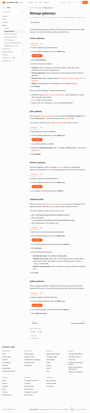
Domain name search (8, 371)
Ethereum (34, 81)
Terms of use (58, 409)
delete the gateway (57, 123)
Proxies (33, 100)
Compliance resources (31, 380)
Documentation (51, 380)
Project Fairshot (29, 362)
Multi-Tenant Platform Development (75, 368)
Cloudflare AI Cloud (75, 357)
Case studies (50, 359)
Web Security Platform (76, 372)
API (36, 2)
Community (50, 386)
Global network (7, 395)
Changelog (46, 2)
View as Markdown (69, 17)
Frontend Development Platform (76, 363)
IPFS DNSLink (64, 78)
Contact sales (6, 357)
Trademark (66, 409)
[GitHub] (74, 2)
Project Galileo (29, 354)
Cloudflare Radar (51, 357)
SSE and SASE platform (76, 354)
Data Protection (29, 386)
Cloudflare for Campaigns (32, 359)
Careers (4, 383)
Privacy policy (34, 409)
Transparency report (30, 392)
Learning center (51, 383)
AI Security (72, 359)
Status (48, 362)
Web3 (35, 7)
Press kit (5, 392)
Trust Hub (27, 383)
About (4, 380)
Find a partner (6, 362)
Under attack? (6, 368)
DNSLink (74, 83)
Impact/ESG (28, 365)
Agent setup (81, 17)
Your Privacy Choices (80, 409)
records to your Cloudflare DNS (54, 95)
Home (31, 7)
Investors (5, 386)
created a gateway (46, 116)
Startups (4, 365)
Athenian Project (29, 357)
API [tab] (41, 43)
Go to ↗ (37, 55)
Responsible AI (29, 389)
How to (40, 7)
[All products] (3, 7)
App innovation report (53, 354)
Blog (47, 371)
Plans (4, 354)
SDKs (40, 2)
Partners (5, 359)
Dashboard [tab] (34, 43)
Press (4, 389)
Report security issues (46, 409)
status (58, 167)
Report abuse (28, 395)
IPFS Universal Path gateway (52, 204)
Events (48, 368)
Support (48, 365)
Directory (30, 2)
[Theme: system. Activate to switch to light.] (78, 2)
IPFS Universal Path (76, 78)
